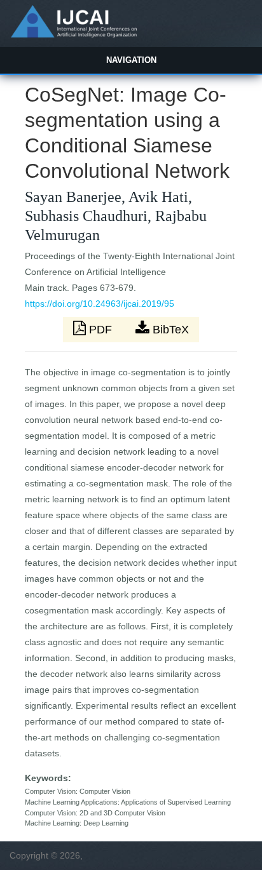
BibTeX (169, 329)
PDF (100, 329)
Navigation (131, 60)
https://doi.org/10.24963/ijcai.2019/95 (99, 303)
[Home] (73, 34)
